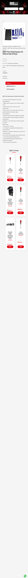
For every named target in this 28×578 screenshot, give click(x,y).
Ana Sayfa (5, 46)
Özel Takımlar (15, 63)
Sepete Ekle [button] (10, 180)
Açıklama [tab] (8, 83)
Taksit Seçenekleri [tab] (10, 89)
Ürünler (10, 46)
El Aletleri (15, 46)
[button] (3, 21)
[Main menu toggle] (17, 12)
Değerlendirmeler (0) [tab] (11, 86)
